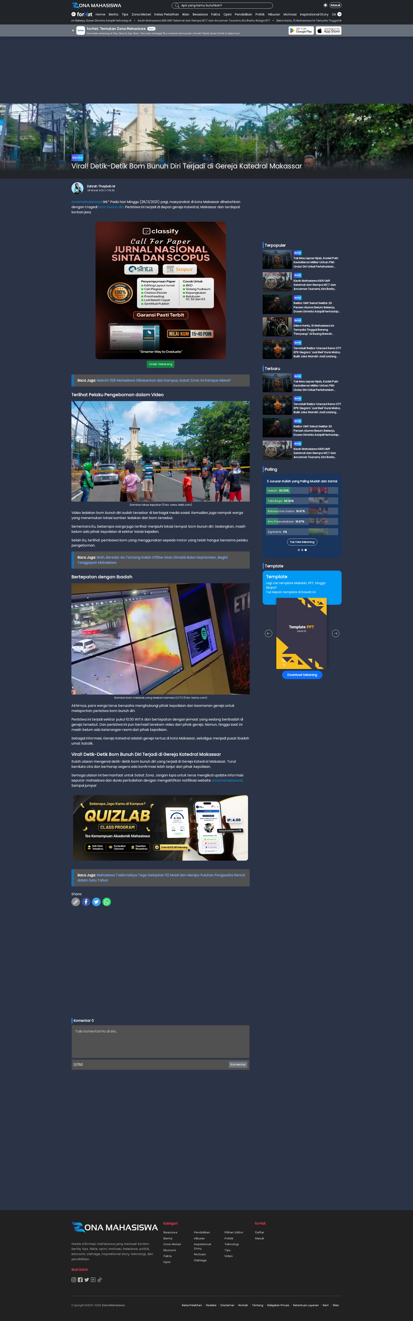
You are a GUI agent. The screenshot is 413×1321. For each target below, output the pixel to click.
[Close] (288, 630)
